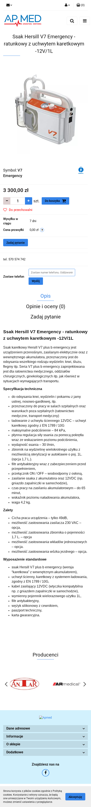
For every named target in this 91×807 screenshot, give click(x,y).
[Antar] (24, 684)
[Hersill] (81, 170)
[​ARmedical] (67, 684)
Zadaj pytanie (15, 242)
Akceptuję (75, 796)
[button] (45, 728)
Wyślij (36, 281)
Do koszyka (53, 200)
